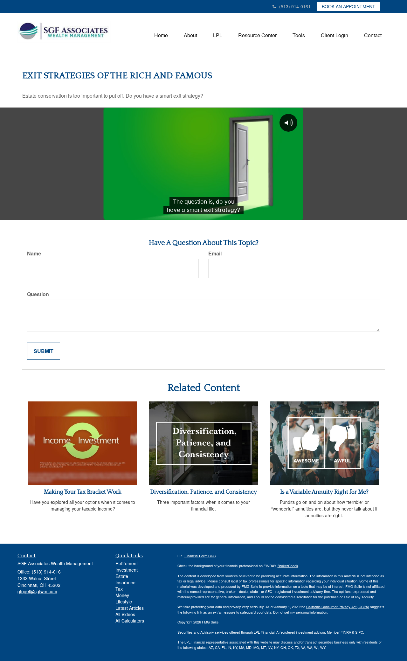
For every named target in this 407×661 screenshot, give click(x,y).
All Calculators (129, 620)
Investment (126, 570)
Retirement (126, 563)
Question (38, 294)
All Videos (125, 614)
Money (122, 595)
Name (34, 253)
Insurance (125, 582)
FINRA (346, 632)
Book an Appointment (348, 6)
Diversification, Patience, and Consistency (203, 492)
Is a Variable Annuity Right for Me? (324, 492)
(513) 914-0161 (295, 6)
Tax (119, 589)
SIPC (359, 632)
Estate (121, 576)
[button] (190, 35)
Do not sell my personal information (300, 612)
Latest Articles (129, 608)
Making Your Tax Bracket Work (82, 492)
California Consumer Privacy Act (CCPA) (337, 606)
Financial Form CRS (200, 555)
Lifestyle (123, 601)
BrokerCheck (288, 565)
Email (215, 253)
